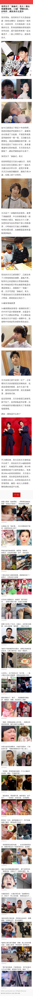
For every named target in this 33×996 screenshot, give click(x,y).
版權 (19, 993)
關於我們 (3, 993)
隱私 (16, 993)
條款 (13, 993)
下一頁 (16, 495)
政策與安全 (9, 993)
